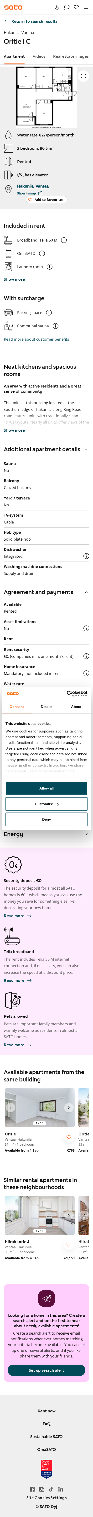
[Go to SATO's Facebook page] (32, 1489)
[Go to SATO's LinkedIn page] (61, 1489)
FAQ (47, 1423)
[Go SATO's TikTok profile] (51, 1489)
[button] (64, 240)
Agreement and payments (38, 592)
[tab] (14, 56)
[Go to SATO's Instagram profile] (42, 1489)
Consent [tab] (17, 707)
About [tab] (76, 707)
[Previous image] (10, 1107)
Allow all (46, 788)
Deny (46, 819)
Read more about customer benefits (36, 339)
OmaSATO (46, 1449)
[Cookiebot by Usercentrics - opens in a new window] (67, 693)
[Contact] (67, 7)
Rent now (47, 1411)
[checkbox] (69, 1137)
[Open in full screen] (83, 76)
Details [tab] (46, 707)
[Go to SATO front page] (13, 7)
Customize (44, 804)
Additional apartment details (42, 449)
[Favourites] (76, 7)
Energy (13, 834)
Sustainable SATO (46, 1436)
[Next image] (69, 1107)
